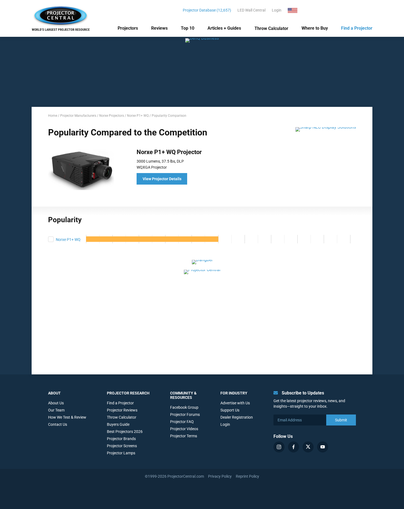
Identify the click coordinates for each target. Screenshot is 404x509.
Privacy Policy (220, 476)
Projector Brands (121, 438)
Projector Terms (183, 436)
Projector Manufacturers (78, 116)
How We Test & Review (67, 417)
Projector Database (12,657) (207, 10)
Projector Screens (122, 446)
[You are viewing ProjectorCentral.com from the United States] (296, 10)
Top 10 (187, 28)
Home (52, 116)
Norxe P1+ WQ (138, 116)
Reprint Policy (247, 476)
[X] (308, 446)
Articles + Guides (224, 28)
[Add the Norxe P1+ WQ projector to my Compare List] (51, 239)
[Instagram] (278, 446)
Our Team (56, 410)
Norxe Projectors (111, 116)
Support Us (229, 410)
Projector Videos (184, 429)
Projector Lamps (121, 453)
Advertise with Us (235, 403)
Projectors (128, 28)
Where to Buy (314, 28)
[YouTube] (322, 446)
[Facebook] (293, 446)
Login (276, 10)
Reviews (159, 28)
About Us (56, 403)
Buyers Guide (118, 424)
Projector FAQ (182, 421)
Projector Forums (185, 414)
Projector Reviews (122, 410)
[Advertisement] (202, 318)
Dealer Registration (236, 417)
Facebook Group (184, 407)
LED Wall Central (251, 10)
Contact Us (57, 424)
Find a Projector (356, 28)
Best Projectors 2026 (125, 431)
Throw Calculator (271, 28)
